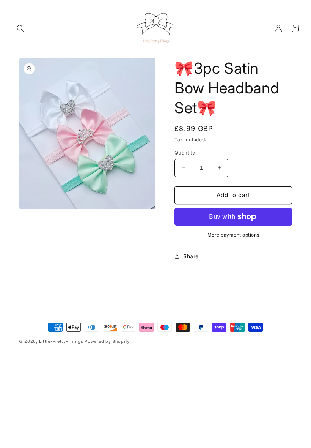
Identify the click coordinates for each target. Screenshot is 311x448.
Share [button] (191, 256)
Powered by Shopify (107, 341)
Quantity (184, 153)
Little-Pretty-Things (61, 341)
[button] (20, 28)
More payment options (233, 235)
